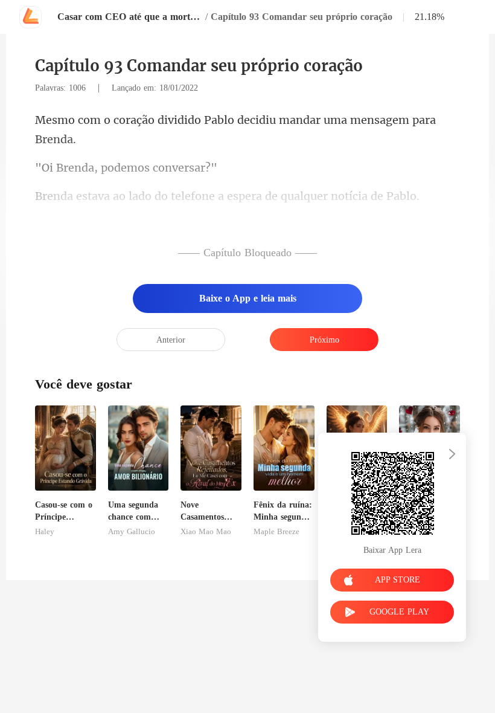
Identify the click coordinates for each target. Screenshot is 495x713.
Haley (44, 531)
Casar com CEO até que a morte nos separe (129, 16)
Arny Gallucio (131, 531)
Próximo (324, 339)
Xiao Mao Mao (205, 531)
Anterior (170, 339)
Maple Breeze (276, 531)
